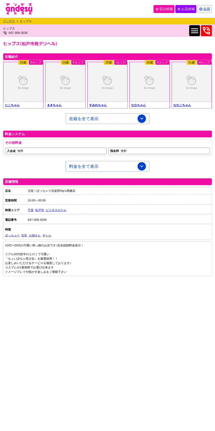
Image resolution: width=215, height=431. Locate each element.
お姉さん (35, 235)
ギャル (46, 235)
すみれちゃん (98, 105)
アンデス (9, 21)
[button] (23, 82)
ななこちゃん (182, 105)
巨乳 (24, 235)
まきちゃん (54, 105)
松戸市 (39, 210)
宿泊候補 (164, 9)
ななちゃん (138, 105)
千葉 (31, 210)
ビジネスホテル (56, 210)
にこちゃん (12, 105)
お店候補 (186, 9)
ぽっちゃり (12, 235)
